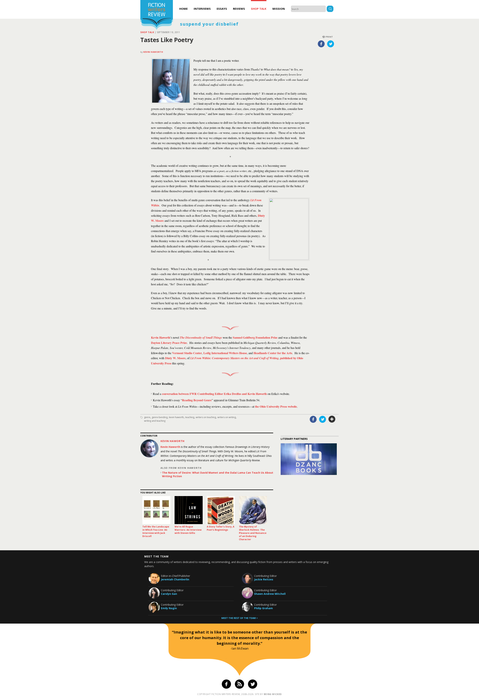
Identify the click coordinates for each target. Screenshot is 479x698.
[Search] (330, 9)
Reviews (239, 8)
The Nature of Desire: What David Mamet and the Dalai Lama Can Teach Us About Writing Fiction (217, 474)
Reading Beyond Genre (197, 400)
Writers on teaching (206, 417)
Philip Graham (263, 608)
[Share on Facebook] (321, 43)
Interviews (202, 8)
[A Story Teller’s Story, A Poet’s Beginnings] (221, 510)
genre (147, 417)
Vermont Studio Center (187, 353)
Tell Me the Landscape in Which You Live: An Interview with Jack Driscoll (155, 531)
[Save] (331, 419)
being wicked (273, 694)
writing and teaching (154, 420)
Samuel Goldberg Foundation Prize (255, 337)
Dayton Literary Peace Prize (169, 342)
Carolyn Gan (169, 594)
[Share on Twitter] (330, 43)
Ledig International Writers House (225, 353)
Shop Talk (258, 8)
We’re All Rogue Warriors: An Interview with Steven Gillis (188, 530)
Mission (278, 8)
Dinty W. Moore (175, 358)
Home (183, 8)
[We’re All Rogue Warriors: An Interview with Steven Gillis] (189, 510)
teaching (189, 417)
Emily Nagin (169, 608)
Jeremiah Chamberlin (175, 579)
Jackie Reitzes (263, 579)
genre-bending (159, 417)
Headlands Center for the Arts (273, 353)
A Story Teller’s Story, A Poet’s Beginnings (220, 528)
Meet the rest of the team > (239, 618)
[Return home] (156, 15)
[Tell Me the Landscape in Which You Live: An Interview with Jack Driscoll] (156, 510)
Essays (222, 8)
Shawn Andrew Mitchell (270, 594)
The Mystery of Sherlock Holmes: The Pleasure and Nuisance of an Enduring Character (252, 533)
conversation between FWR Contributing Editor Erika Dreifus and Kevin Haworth (214, 394)
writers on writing (226, 417)
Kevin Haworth (153, 51)
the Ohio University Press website (276, 406)
